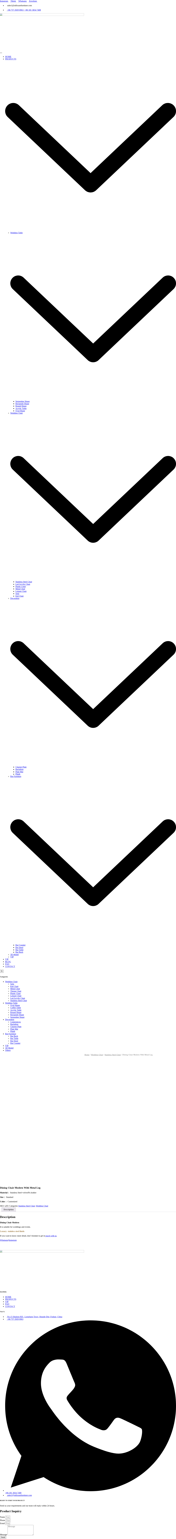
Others (8, 1050)
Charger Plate (21, 767)
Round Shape (21, 406)
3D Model (14, 954)
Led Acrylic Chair (22, 584)
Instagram (13, 1240)
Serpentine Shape (22, 401)
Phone (3, 1520)
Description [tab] (9, 1209)
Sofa (17, 593)
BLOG (8, 962)
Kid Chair (19, 596)
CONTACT (10, 966)
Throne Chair (15, 991)
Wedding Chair (11, 982)
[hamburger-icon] (1, 52)
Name (2, 1517)
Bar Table (19, 950)
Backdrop (19, 769)
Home (87, 1055)
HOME (8, 57)
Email (2, 1523)
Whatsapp (4, 1240)
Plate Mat (19, 772)
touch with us (51, 1236)
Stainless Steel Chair (23, 582)
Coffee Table (15, 1008)
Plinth (17, 774)
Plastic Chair (20, 586)
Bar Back (19, 952)
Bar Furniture (10, 1034)
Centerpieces (15, 1022)
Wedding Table (11, 1003)
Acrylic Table (21, 408)
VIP (12, 957)
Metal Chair (20, 589)
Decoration (9, 1019)
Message (4, 1534)
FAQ (7, 964)
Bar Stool (19, 947)
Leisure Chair (21, 591)
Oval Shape (20, 411)
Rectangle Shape (22, 404)
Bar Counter (20, 945)
